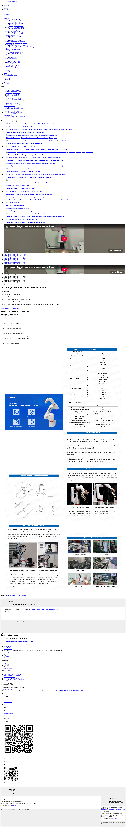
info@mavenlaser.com (9, 646)
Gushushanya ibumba (11, 66)
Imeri (18, 308)
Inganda (8, 71)
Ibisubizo (6, 48)
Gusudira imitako (13, 63)
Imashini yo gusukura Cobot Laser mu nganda (20, 211)
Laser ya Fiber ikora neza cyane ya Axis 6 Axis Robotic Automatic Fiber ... (28, 183)
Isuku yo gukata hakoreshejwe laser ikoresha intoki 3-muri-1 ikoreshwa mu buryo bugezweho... (35, 160)
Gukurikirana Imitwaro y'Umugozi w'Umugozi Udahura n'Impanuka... (28, 155)
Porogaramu (6, 69)
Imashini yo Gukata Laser (12, 35)
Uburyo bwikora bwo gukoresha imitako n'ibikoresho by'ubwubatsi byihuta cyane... (31, 138)
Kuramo (8, 79)
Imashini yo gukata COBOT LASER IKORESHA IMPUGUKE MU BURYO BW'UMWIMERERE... (36, 149)
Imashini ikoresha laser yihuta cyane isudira (17, 595)
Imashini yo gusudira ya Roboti (16, 23)
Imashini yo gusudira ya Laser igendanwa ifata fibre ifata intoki (25, 222)
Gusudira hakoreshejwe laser (13, 62)
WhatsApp (13, 308)
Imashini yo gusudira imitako (16, 20)
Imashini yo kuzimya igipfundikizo (12, 113)
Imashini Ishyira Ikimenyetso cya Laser (15, 27)
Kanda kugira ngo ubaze (6, 689)
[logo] (6, 14)
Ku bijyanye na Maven (11, 75)
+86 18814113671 (8, 649)
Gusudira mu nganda (14, 65)
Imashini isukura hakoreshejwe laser (14, 31)
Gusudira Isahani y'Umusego (13, 67)
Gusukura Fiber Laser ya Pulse (16, 33)
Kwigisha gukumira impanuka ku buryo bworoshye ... (22, 126)
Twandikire (9, 78)
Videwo (5, 73)
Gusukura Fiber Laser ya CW (16, 32)
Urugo (5, 16)
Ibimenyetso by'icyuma (14, 61)
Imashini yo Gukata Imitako (15, 37)
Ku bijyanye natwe (8, 74)
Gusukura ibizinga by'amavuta (16, 52)
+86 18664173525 (8, 647)
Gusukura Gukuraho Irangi (15, 53)
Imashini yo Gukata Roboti (15, 40)
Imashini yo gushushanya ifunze (16, 28)
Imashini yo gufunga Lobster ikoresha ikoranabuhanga (21, 47)
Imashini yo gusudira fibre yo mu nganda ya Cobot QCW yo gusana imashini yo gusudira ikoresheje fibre (38, 199)
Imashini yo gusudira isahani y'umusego (15, 41)
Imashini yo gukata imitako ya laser (14, 108)
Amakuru (8, 77)
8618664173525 (7, 756)
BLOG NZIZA (63, 690)
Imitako (8, 70)
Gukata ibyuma (12, 56)
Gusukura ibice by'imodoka (15, 50)
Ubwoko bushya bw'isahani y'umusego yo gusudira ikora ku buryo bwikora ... (30, 177)
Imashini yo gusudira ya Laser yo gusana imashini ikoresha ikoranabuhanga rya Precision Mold (35, 216)
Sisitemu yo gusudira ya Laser (15, 205)
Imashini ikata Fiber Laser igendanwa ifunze (19, 641)
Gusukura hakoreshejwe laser (13, 49)
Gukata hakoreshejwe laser (12, 54)
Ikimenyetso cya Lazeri (11, 58)
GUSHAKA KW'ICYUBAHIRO (75, 690)
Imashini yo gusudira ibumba (16, 24)
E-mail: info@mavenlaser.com (10, 3)
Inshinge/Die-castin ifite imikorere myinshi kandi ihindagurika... (25, 132)
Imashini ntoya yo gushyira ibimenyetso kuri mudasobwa (22, 30)
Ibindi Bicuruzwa (10, 44)
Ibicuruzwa (6, 18)
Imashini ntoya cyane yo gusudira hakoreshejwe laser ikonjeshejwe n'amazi (29, 194)
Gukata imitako (12, 57)
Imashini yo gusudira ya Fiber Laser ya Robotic (20, 188)
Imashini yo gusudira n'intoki (16, 26)
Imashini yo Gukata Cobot (15, 36)
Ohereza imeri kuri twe (6, 308)
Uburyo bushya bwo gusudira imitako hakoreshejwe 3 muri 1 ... (25, 143)
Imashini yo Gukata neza (15, 39)
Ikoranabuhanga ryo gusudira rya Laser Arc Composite (23, 171)
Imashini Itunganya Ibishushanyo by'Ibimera (16, 43)
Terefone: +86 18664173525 (10, 1)
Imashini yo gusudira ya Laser (13, 19)
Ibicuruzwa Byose (55, 690)
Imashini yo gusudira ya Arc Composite (18, 45)
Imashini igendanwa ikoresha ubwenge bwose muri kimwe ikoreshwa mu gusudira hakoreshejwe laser (37, 166)
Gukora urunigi (12, 60)
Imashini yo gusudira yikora (12, 90)
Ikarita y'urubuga (46, 690)
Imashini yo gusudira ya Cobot (16, 22)
